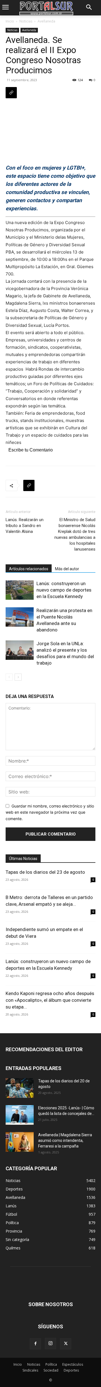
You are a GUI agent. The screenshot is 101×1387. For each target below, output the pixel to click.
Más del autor (67, 569)
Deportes (71, 1370)
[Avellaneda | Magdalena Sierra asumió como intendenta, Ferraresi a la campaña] (20, 1142)
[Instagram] (50, 1343)
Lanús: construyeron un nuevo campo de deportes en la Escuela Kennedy (63, 590)
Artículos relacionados (28, 569)
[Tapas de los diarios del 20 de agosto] (20, 1088)
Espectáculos (72, 1364)
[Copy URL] (11, 92)
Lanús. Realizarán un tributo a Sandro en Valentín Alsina (24, 525)
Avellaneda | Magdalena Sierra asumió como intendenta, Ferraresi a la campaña (65, 1140)
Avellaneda (46, 21)
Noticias (25, 21)
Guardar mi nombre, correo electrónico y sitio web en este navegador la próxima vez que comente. (50, 812)
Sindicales (30, 1370)
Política (51, 1364)
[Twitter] (65, 1343)
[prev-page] (9, 677)
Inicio (10, 21)
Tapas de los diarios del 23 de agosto (45, 872)
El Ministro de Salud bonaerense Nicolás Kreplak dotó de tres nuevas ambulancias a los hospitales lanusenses (74, 534)
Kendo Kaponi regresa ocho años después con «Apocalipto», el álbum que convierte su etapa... (50, 1000)
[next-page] (18, 677)
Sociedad (50, 1370)
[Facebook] (35, 1343)
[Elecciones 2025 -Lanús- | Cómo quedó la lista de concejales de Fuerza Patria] (20, 1115)
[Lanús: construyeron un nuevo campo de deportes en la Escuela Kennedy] (20, 590)
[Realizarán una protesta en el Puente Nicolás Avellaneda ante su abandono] (20, 617)
